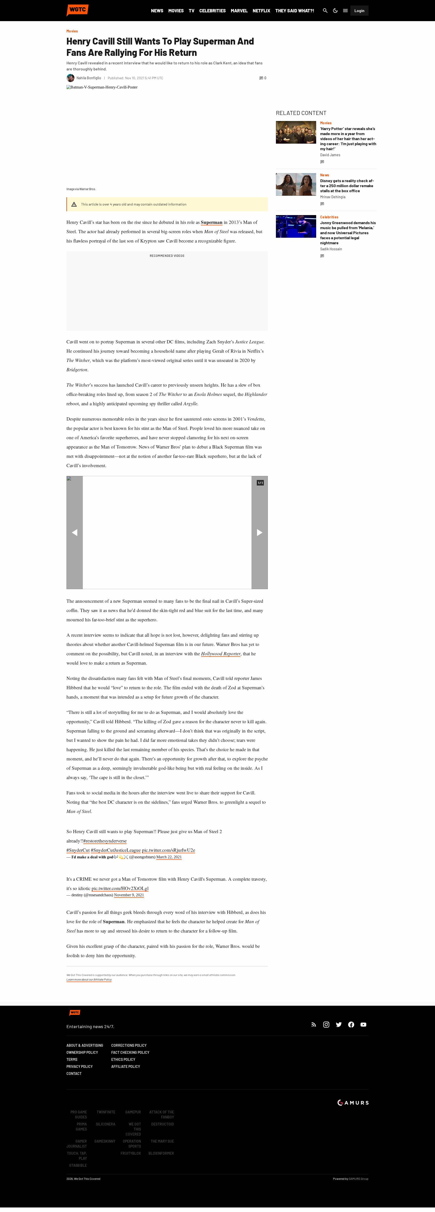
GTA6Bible (78, 1165)
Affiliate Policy (125, 1066)
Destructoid (162, 1124)
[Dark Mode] (335, 11)
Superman (212, 222)
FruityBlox (131, 1153)
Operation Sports (132, 1143)
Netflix (261, 10)
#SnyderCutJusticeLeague (116, 850)
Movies (176, 10)
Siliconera (105, 1124)
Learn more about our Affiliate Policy (89, 979)
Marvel (239, 10)
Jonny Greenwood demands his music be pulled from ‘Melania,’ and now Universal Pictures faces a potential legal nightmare (348, 232)
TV (191, 10)
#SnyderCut (78, 850)
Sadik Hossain (331, 249)
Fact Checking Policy (130, 1052)
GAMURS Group (359, 1178)
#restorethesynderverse (105, 840)
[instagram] (326, 1024)
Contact (74, 1073)
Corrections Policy (129, 1045)
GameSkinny (104, 1141)
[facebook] (351, 1024)
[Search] (325, 11)
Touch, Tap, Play (77, 1155)
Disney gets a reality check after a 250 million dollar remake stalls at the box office (347, 185)
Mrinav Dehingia (332, 197)
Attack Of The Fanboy (161, 1114)
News (157, 10)
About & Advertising (84, 1045)
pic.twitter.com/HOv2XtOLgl (120, 888)
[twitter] (338, 1024)
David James (330, 155)
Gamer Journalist (76, 1143)
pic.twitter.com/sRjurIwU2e (168, 850)
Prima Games (81, 1126)
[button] (74, 532)
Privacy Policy (79, 1066)
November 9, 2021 (129, 895)
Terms (71, 1059)
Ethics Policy (123, 1059)
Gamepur (133, 1112)
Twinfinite (106, 1112)
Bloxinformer (161, 1153)
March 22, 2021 (169, 857)
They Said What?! (294, 10)
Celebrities (212, 10)
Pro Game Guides (78, 1114)
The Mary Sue (162, 1141)
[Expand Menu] (345, 11)
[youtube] (363, 1024)
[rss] (314, 1024)
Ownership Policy (82, 1052)
